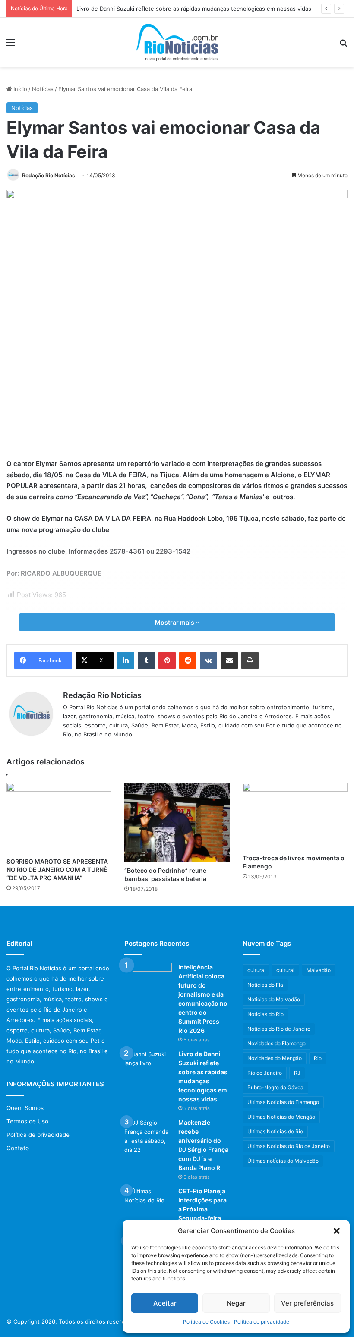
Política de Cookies (206, 1321)
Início (19, 88)
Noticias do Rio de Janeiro (278, 1029)
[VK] (208, 660)
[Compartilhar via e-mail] (229, 660)
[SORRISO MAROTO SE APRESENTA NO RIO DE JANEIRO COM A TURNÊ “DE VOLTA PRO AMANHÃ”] (58, 818)
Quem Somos (25, 1107)
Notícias (43, 88)
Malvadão (319, 970)
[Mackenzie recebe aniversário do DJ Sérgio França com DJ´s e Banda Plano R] (148, 1136)
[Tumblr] (146, 660)
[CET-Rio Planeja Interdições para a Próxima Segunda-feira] (148, 1203)
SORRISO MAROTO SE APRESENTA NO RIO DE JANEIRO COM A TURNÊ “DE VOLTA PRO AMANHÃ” (57, 869)
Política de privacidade (261, 1321)
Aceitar (165, 1303)
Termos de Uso (27, 1121)
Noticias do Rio (265, 1014)
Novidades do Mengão (274, 1058)
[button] (336, 1231)
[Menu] (10, 45)
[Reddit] (187, 660)
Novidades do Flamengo (276, 1043)
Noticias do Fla (265, 985)
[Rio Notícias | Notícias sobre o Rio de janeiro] (177, 42)
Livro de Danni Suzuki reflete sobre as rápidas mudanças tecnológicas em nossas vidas (193, 8)
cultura (255, 970)
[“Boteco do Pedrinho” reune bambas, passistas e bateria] (176, 822)
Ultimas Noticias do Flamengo (283, 1102)
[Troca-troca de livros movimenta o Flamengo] (295, 816)
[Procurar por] (343, 45)
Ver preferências (307, 1303)
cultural (285, 970)
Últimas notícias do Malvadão (283, 1161)
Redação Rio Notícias (48, 175)
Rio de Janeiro (264, 1073)
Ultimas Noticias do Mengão (281, 1117)
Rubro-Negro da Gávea (275, 1087)
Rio (318, 1058)
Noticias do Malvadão (273, 999)
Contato (17, 1148)
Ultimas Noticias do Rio (275, 1131)
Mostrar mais (175, 622)
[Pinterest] (167, 660)
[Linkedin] (125, 660)
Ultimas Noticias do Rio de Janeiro (288, 1146)
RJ (297, 1073)
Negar (236, 1303)
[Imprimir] (250, 660)
